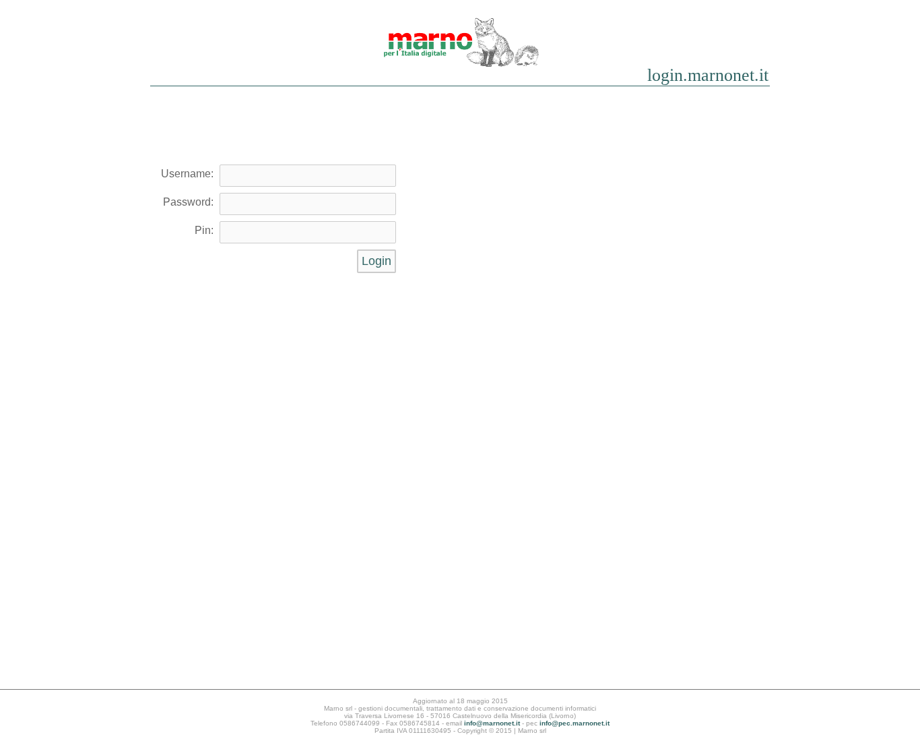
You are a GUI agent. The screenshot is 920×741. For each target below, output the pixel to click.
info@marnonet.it (492, 723)
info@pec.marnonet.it (574, 723)
